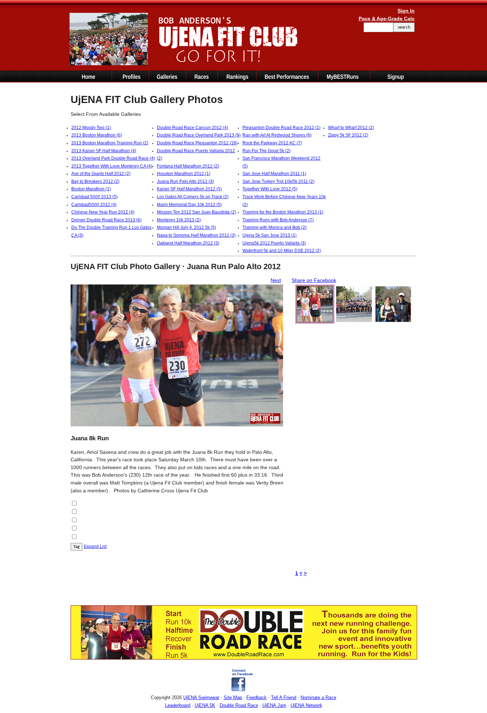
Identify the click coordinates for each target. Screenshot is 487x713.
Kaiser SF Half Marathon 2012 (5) (189, 189)
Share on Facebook (314, 280)
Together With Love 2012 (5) (269, 189)
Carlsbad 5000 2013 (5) (94, 197)
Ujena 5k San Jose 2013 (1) (269, 235)
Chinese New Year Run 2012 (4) (102, 212)
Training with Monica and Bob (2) (274, 227)
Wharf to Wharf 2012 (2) (351, 127)
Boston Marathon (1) (91, 189)
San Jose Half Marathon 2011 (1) (274, 173)
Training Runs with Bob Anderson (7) (278, 220)
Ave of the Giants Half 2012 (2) (100, 173)
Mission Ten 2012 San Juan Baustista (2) (196, 212)
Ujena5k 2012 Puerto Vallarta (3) (274, 243)
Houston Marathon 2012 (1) (183, 173)
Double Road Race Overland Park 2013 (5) (199, 135)
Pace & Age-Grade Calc (387, 18)
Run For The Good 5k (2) (266, 151)
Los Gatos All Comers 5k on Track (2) (193, 197)
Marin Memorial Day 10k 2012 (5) (189, 204)
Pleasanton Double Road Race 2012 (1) (281, 127)
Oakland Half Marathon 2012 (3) (188, 243)
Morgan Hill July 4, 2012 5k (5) (186, 227)
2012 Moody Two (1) (91, 127)
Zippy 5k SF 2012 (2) (348, 135)
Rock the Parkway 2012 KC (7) (272, 143)
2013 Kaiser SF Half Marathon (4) (103, 151)
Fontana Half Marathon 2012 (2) (188, 166)
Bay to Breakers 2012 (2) (95, 181)
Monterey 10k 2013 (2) (179, 220)
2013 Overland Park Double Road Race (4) (113, 158)
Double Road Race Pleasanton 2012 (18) (197, 143)
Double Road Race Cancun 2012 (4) (192, 127)
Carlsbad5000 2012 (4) (94, 204)
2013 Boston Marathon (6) (96, 135)
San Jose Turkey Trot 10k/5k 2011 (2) (278, 181)
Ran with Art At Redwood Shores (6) (277, 135)
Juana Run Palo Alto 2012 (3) (185, 181)
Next (276, 280)
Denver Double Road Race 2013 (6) (106, 220)
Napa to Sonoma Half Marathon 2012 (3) (196, 235)
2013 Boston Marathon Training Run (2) (109, 143)
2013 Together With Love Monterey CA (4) (111, 166)
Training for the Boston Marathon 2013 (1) (282, 212)
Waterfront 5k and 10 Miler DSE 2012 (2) (281, 250)
